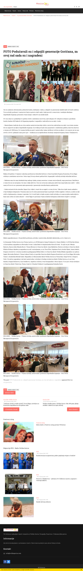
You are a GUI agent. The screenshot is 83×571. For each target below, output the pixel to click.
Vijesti (13, 15)
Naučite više (38, 569)
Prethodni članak (12, 409)
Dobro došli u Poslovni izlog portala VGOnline (51, 425)
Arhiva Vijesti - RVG (13, 46)
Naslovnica (6, 15)
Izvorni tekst (9, 393)
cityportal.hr (7, 382)
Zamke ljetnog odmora (43, 502)
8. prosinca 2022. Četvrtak (24, 15)
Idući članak (73, 409)
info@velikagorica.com (13, 553)
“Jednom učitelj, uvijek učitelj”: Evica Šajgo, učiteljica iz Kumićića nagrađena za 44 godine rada (21, 404)
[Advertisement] (41, 29)
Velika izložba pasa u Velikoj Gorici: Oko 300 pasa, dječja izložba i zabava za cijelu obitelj (60, 404)
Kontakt (20, 6)
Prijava (15, 6)
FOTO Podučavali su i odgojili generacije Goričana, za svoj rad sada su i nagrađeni (35, 380)
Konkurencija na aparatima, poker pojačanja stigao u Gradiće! (55, 455)
